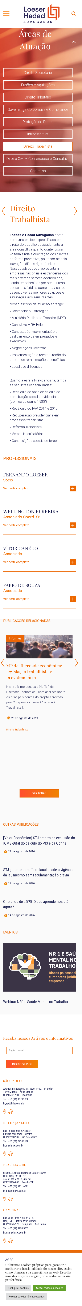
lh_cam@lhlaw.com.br (14, 1232)
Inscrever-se (22, 1064)
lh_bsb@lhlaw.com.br (14, 1190)
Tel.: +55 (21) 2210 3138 (15, 1141)
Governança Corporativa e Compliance (38, 109)
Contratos (38, 171)
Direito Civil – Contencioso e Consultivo (38, 159)
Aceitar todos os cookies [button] (49, 1288)
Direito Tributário (38, 97)
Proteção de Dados (37, 122)
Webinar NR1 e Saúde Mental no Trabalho (35, 1001)
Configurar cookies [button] (18, 1288)
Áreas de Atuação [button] (35, 39)
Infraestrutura (38, 134)
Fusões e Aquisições (38, 85)
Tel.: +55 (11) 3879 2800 (15, 1099)
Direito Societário (38, 73)
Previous (3, 211)
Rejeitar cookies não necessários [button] (27, 1296)
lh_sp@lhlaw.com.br (14, 1103)
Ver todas (39, 793)
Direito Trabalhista (37, 146)
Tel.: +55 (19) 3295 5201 (15, 1228)
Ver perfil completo (16, 488)
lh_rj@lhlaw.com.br (13, 1145)
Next (76, 663)
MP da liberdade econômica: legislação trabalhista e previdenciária (34, 671)
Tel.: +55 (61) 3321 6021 (15, 1186)
